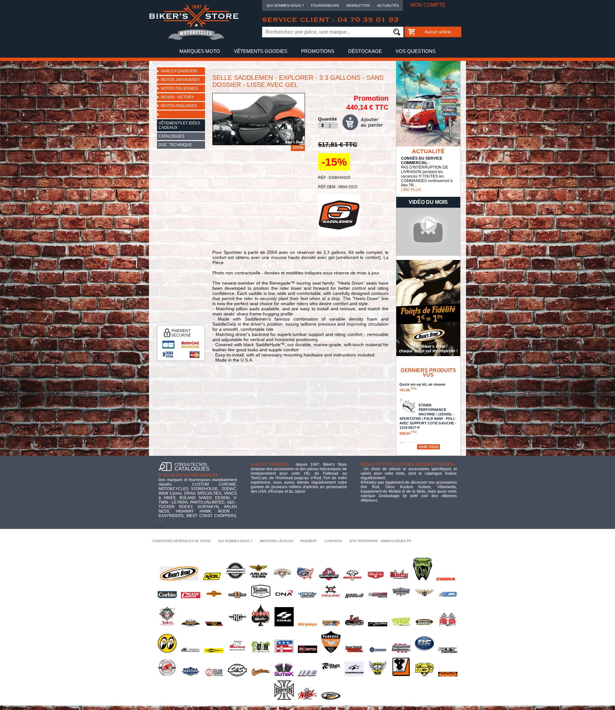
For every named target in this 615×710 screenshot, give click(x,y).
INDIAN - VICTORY (177, 97)
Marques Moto (199, 51)
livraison (333, 541)
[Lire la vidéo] (428, 254)
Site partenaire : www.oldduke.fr (380, 541)
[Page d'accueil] (194, 39)
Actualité (428, 151)
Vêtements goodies (260, 51)
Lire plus (411, 190)
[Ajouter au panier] (365, 122)
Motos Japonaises (180, 80)
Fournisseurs (325, 5)
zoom (297, 147)
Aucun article (438, 31)
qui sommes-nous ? (235, 541)
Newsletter (358, 5)
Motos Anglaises (179, 106)
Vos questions (416, 51)
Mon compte (428, 5)
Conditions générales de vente (181, 541)
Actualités (388, 5)
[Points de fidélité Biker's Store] (428, 355)
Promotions (317, 51)
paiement (308, 541)
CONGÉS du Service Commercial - (421, 160)
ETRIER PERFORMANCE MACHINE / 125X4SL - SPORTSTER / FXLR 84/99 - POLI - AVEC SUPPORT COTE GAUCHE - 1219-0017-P (427, 419)
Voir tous (428, 447)
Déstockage (365, 51)
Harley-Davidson (179, 71)
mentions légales (276, 541)
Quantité (327, 118)
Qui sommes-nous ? (285, 5)
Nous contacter (307, 64)
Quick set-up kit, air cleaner (422, 387)
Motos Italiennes (179, 88)
